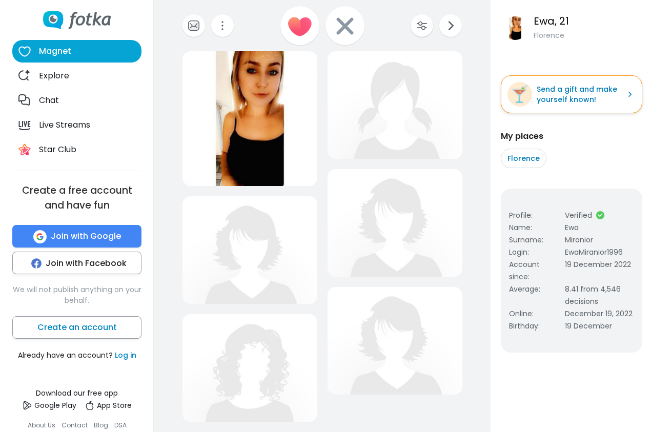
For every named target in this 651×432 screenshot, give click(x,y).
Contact (75, 425)
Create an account (77, 328)
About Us (41, 425)
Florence (523, 158)
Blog (101, 425)
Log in (125, 356)
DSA (120, 425)
